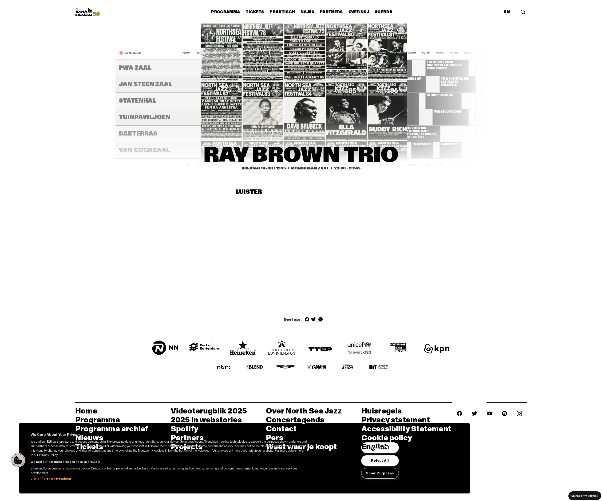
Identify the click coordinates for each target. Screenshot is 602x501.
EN (507, 11)
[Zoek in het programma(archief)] (523, 11)
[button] (18, 460)
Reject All (380, 460)
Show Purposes (380, 473)
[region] (244, 458)
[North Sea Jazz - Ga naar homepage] (87, 12)
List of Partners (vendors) (51, 479)
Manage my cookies (584, 495)
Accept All (380, 447)
